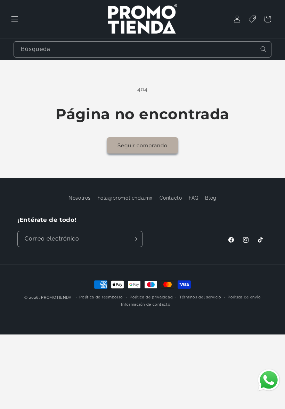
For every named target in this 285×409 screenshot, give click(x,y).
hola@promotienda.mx (125, 198)
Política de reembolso (101, 297)
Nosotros (79, 198)
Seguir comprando (142, 145)
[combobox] (142, 49)
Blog (210, 198)
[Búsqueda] (263, 49)
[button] (14, 19)
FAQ (193, 198)
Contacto (171, 198)
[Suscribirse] (134, 239)
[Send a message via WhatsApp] (269, 380)
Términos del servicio (200, 297)
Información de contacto (145, 304)
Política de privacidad (151, 297)
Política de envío (244, 297)
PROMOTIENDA (56, 297)
